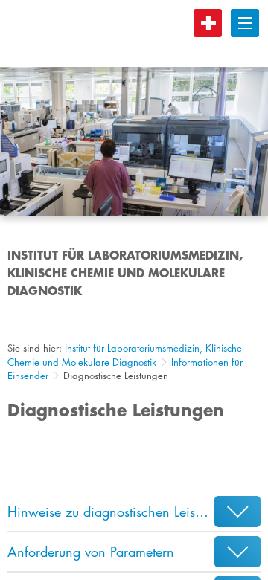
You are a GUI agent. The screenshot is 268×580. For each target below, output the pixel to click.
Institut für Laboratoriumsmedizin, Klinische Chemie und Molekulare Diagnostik (124, 355)
